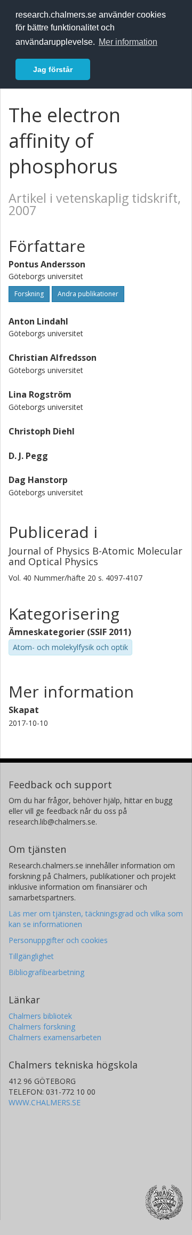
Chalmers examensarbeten (55, 1037)
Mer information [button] (128, 41)
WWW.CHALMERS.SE (45, 1102)
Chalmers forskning (42, 1027)
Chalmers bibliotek (40, 1016)
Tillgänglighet (31, 956)
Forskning (29, 293)
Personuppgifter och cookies (58, 940)
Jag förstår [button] (53, 69)
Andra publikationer (88, 293)
